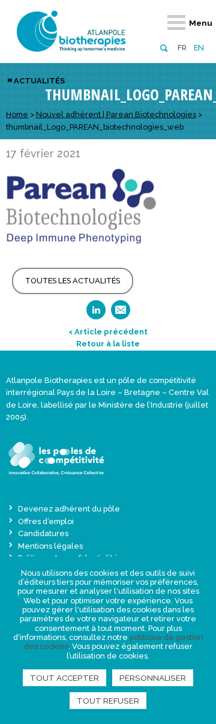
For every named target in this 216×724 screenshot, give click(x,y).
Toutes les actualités (72, 280)
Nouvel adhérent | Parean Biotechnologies (116, 114)
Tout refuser (108, 700)
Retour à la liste (108, 343)
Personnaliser (152, 678)
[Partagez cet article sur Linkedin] (96, 313)
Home (17, 114)
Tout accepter (64, 678)
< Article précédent (108, 331)
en (199, 47)
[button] (163, 47)
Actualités (39, 80)
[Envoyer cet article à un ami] (120, 313)
